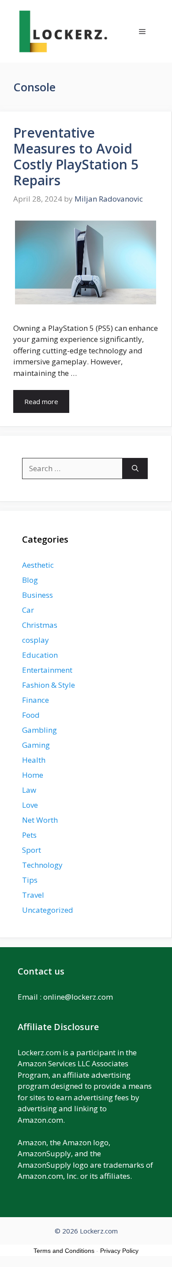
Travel (33, 895)
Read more (41, 401)
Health (33, 760)
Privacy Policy (119, 1250)
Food (31, 715)
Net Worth (40, 820)
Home (32, 775)
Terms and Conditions (64, 1250)
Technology (42, 865)
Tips (29, 880)
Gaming (36, 745)
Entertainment (47, 670)
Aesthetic (38, 565)
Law (29, 790)
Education (40, 655)
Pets (29, 835)
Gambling (39, 730)
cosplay (35, 640)
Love (30, 805)
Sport (31, 850)
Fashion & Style (48, 685)
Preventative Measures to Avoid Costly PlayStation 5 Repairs (75, 156)
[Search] (135, 468)
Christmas (39, 625)
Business (37, 595)
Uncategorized (47, 910)
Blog (30, 580)
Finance (35, 700)
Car (28, 610)
